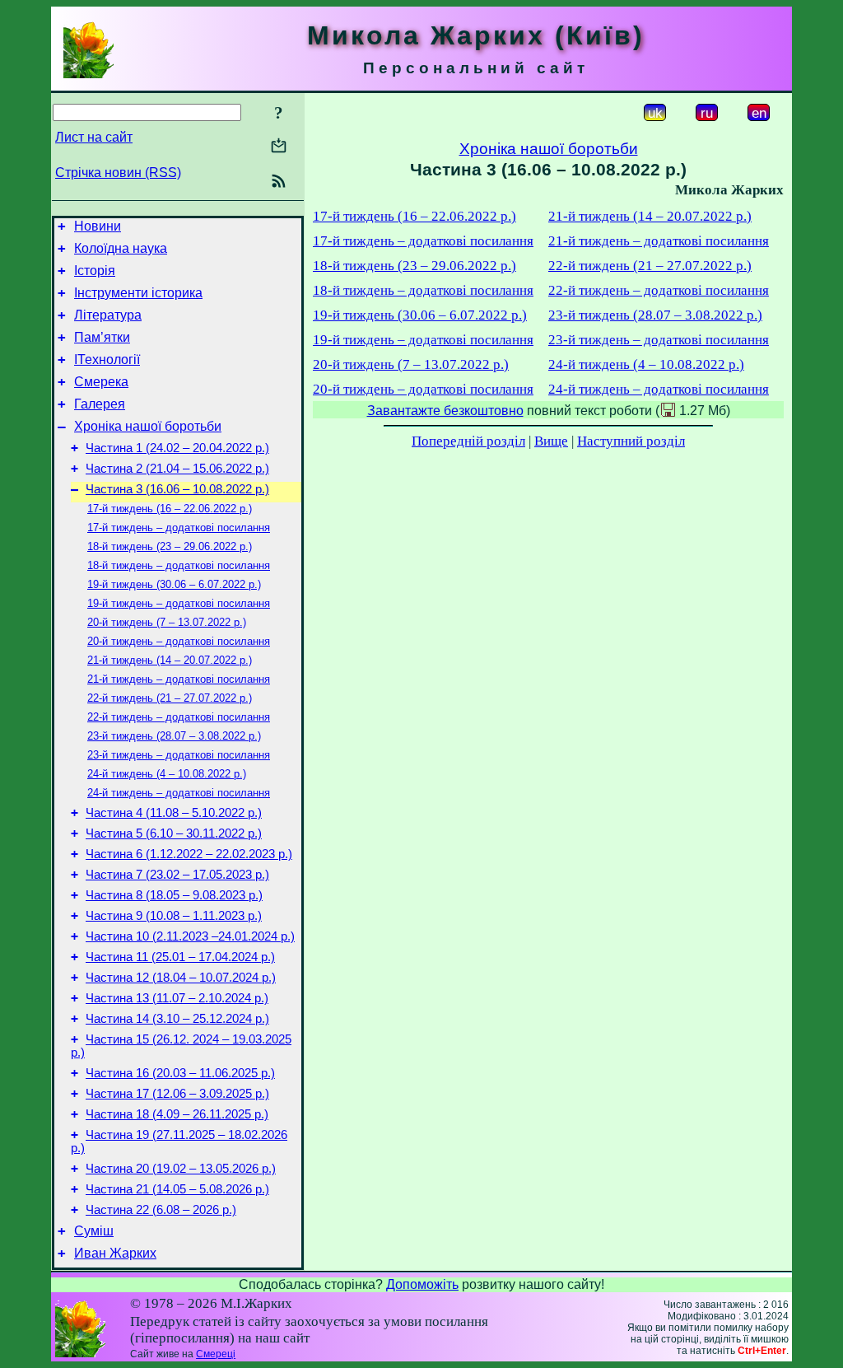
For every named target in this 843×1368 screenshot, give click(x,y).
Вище (551, 441)
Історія (94, 271)
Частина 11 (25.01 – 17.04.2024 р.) (180, 957)
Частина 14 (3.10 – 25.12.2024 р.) (177, 1018)
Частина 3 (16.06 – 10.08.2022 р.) (177, 489)
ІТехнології (107, 360)
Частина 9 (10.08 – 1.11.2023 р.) (174, 915)
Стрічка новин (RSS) (118, 173)
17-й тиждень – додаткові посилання (178, 527)
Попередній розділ (468, 441)
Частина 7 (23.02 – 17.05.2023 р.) (177, 874)
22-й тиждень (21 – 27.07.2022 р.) (169, 698)
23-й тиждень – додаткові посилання (178, 755)
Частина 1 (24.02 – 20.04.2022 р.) (177, 448)
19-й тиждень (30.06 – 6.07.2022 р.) (174, 584)
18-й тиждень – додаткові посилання (178, 565)
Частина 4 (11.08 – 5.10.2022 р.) (174, 812)
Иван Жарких (115, 1253)
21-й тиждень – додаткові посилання (178, 679)
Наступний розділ (631, 441)
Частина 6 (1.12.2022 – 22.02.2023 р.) (189, 854)
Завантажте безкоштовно (445, 411)
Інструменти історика (138, 293)
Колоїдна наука (120, 248)
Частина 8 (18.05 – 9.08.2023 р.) (174, 895)
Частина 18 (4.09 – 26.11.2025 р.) (177, 1114)
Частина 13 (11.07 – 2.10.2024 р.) (177, 998)
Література (108, 315)
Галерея (99, 404)
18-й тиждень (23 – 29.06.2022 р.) (169, 546)
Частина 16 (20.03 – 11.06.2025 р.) (180, 1073)
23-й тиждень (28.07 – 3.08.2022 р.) (174, 736)
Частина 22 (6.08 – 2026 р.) (161, 1209)
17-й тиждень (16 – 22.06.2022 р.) (169, 508)
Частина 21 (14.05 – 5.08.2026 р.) (177, 1189)
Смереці (215, 1354)
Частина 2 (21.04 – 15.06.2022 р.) (177, 468)
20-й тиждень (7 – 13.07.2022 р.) (166, 622)
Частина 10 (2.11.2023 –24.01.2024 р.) (190, 936)
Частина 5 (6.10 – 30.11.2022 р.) (174, 833)
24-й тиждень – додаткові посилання (178, 793)
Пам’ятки (102, 337)
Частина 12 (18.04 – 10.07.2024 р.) (181, 977)
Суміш (94, 1231)
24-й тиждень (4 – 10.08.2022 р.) (166, 774)
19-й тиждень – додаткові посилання (178, 603)
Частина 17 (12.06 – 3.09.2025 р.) (177, 1093)
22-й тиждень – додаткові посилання (178, 717)
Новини (97, 226)
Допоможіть (422, 1284)
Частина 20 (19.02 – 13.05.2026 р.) (181, 1168)
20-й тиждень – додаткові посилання (178, 641)
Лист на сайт (94, 137)
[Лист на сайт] (278, 147)
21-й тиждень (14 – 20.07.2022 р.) (169, 660)
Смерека (101, 382)
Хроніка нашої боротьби (147, 426)
